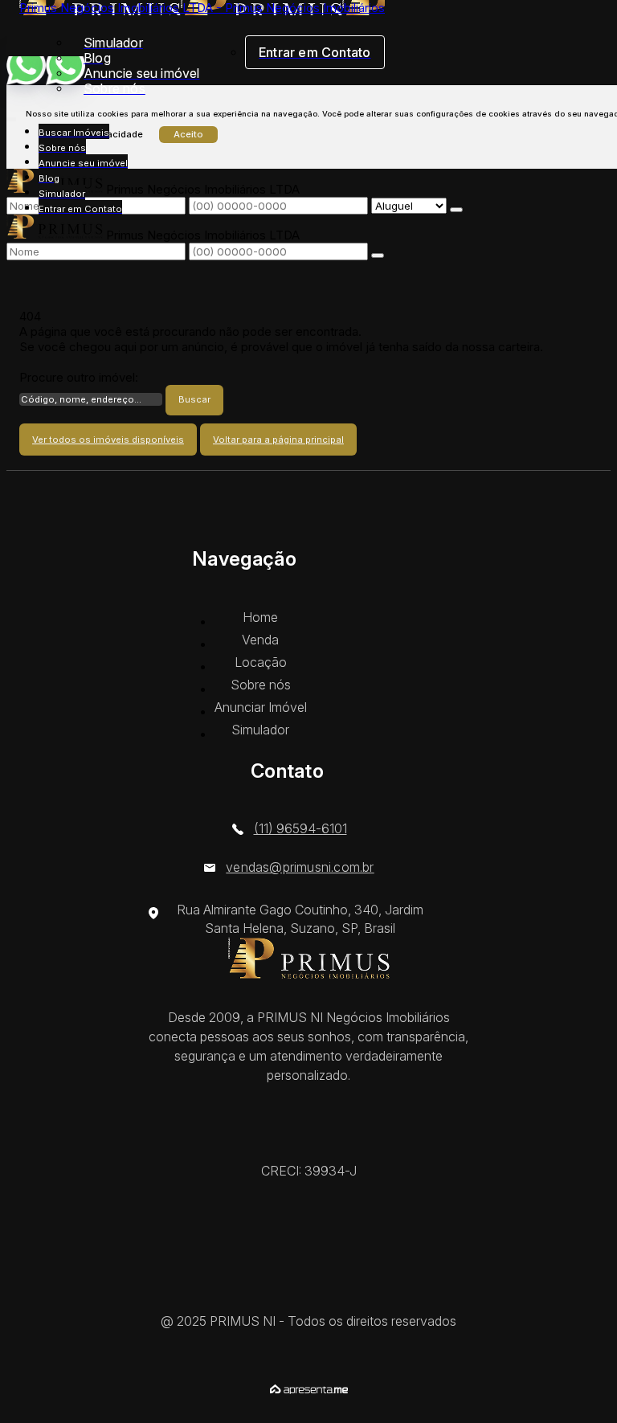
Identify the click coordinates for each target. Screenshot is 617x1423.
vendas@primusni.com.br (300, 867)
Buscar (194, 399)
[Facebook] (309, 1297)
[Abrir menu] (11, 116)
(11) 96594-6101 (300, 828)
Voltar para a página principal (278, 439)
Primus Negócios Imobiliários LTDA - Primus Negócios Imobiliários (202, 7)
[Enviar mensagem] (456, 209)
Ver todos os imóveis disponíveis (108, 439)
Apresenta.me (309, 1389)
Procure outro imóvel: (78, 377)
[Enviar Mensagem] (377, 255)
